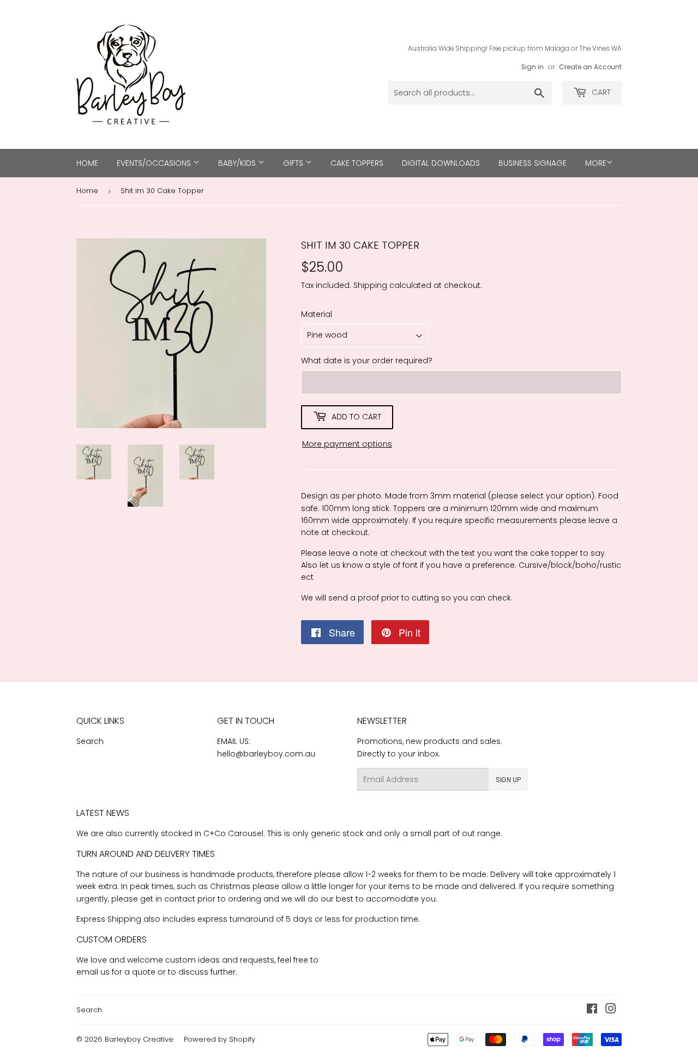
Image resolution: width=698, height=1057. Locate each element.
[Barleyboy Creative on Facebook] (592, 1010)
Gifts (294, 163)
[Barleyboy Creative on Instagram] (610, 1010)
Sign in (532, 67)
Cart (600, 92)
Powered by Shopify (219, 1039)
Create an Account (590, 67)
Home (87, 163)
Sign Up (508, 779)
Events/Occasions (155, 163)
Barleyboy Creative (139, 1039)
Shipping (370, 285)
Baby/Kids (238, 163)
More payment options (347, 444)
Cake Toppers (356, 163)
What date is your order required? (366, 360)
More (595, 163)
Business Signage (532, 163)
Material (316, 314)
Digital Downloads (441, 163)
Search (90, 741)
